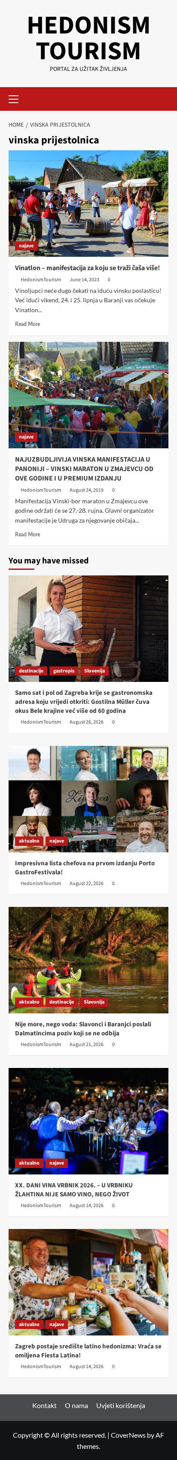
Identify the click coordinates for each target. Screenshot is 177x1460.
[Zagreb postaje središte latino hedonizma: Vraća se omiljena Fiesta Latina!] (88, 1282)
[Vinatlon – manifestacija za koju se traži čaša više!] (88, 203)
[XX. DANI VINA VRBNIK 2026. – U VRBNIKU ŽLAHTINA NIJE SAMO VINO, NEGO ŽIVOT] (88, 1121)
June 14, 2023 (84, 279)
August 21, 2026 (87, 1044)
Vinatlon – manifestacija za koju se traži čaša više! (87, 268)
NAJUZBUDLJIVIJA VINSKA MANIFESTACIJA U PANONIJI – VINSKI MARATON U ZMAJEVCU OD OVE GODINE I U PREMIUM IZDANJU (84, 469)
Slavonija (94, 1002)
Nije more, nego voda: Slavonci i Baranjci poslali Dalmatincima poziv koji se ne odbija (83, 1029)
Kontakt (44, 1405)
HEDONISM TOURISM (89, 38)
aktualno (29, 841)
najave (26, 245)
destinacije (31, 671)
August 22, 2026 (87, 883)
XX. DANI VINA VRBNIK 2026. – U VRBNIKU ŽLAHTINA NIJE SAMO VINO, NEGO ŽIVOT (74, 1190)
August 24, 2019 (87, 490)
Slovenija (94, 671)
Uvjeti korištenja (120, 1405)
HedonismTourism (41, 279)
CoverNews (128, 1435)
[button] (17, 98)
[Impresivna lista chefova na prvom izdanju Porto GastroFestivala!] (88, 799)
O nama (76, 1405)
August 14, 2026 (87, 1205)
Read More (27, 324)
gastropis (63, 671)
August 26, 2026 (87, 722)
